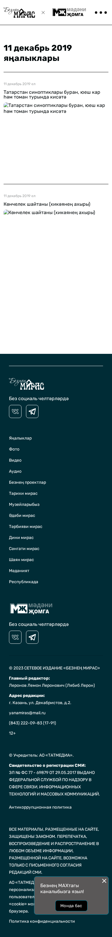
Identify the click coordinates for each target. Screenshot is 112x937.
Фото (14, 449)
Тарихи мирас (23, 493)
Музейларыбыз (24, 504)
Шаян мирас (21, 559)
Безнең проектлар (27, 482)
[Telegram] (32, 411)
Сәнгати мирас (24, 548)
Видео (15, 460)
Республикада (23, 581)
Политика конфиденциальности (42, 921)
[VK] (15, 411)
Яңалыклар (20, 438)
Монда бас (71, 905)
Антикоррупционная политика (40, 807)
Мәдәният (19, 570)
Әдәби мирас (22, 515)
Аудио (15, 471)
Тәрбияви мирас (25, 526)
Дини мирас (21, 537)
